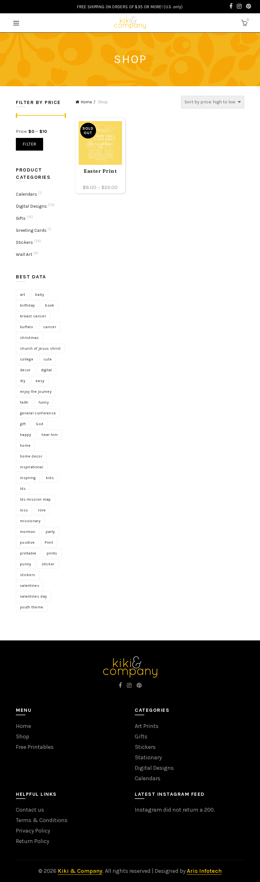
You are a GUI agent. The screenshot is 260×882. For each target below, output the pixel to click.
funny (44, 402)
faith (24, 402)
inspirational (31, 467)
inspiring (28, 478)
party (50, 531)
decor (25, 370)
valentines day (33, 596)
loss (24, 510)
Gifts (21, 218)
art (22, 294)
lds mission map (35, 499)
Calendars (26, 194)
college (26, 359)
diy (22, 381)
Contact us (30, 809)
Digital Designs (31, 206)
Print (49, 542)
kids (50, 478)
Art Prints (147, 726)
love (42, 510)
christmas (29, 337)
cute (47, 359)
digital (46, 370)
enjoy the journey (36, 391)
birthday (27, 305)
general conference (38, 413)
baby (39, 294)
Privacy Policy (33, 830)
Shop (22, 736)
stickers (27, 575)
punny (25, 564)
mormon (28, 531)
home (25, 445)
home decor (31, 456)
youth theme (31, 607)
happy (25, 434)
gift (23, 424)
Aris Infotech (204, 870)
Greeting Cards (31, 230)
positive (27, 542)
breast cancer (33, 316)
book (49, 305)
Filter (29, 144)
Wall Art (24, 254)
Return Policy (32, 841)
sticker (48, 564)
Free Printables (35, 746)
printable (28, 553)
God (39, 424)
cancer (49, 327)
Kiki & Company (80, 870)
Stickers (24, 242)
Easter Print (100, 171)
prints (52, 553)
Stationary (148, 757)
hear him (50, 434)
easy (40, 381)
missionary (30, 521)
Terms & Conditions (42, 820)
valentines (29, 585)
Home (86, 102)
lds (23, 488)
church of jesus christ (40, 348)
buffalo (26, 327)
